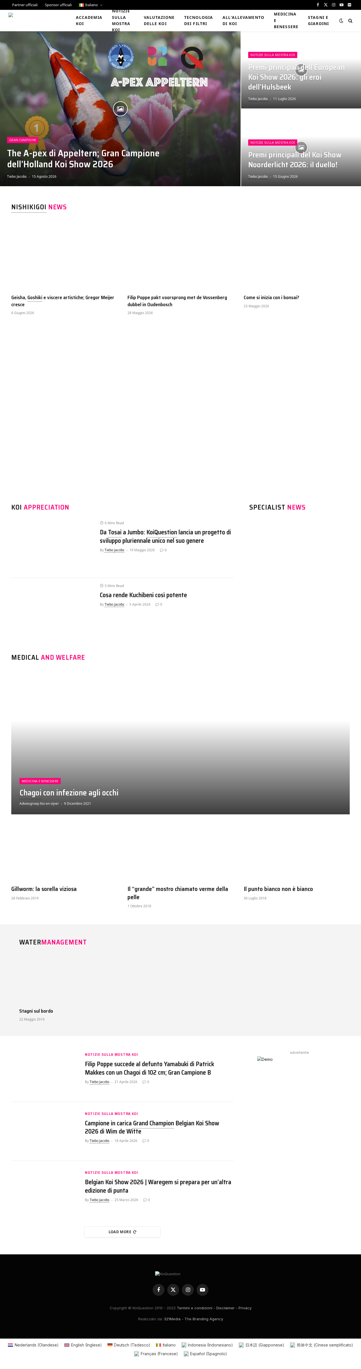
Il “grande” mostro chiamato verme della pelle (177, 893)
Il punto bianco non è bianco (278, 889)
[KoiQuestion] (34, 20)
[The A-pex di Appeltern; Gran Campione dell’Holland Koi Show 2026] (120, 108)
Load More (120, 1231)
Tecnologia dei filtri (198, 20)
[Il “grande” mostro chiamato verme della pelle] (180, 852)
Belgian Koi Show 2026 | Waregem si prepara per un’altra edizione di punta (158, 1186)
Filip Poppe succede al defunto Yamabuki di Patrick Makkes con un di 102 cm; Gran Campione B (149, 1068)
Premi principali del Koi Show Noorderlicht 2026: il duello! (295, 160)
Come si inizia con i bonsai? (271, 297)
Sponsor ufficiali (58, 4)
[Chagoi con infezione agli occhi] (180, 742)
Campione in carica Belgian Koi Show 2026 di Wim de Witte (152, 1127)
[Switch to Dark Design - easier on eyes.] (341, 20)
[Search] (350, 20)
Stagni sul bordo (36, 1011)
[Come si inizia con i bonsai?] (297, 254)
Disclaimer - (226, 1308)
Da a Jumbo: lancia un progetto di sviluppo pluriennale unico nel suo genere (165, 536)
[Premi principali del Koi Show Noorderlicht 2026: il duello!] (301, 147)
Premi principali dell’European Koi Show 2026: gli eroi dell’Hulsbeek (296, 77)
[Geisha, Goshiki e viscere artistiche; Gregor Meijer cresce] (64, 254)
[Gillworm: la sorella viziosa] (64, 852)
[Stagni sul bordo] (55, 978)
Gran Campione (22, 140)
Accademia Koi (89, 20)
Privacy (245, 1308)
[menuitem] (90, 5)
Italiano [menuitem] (169, 1345)
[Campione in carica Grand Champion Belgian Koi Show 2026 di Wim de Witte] (44, 1131)
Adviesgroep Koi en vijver (39, 803)
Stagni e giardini (318, 20)
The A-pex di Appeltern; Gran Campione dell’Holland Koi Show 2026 (83, 159)
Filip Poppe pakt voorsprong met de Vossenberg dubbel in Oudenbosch (177, 301)
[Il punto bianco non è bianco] (297, 852)
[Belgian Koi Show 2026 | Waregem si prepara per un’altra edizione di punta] (44, 1190)
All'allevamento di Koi (243, 20)
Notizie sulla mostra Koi (121, 20)
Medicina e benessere (286, 20)
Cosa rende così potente (143, 595)
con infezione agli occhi (68, 793)
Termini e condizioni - (196, 1308)
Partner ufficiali (25, 4)
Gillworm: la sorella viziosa (44, 889)
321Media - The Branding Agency (193, 1319)
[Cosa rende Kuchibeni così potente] (52, 609)
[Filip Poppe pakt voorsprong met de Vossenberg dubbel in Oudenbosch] (180, 254)
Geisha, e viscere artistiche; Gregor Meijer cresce (62, 301)
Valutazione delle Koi (159, 20)
